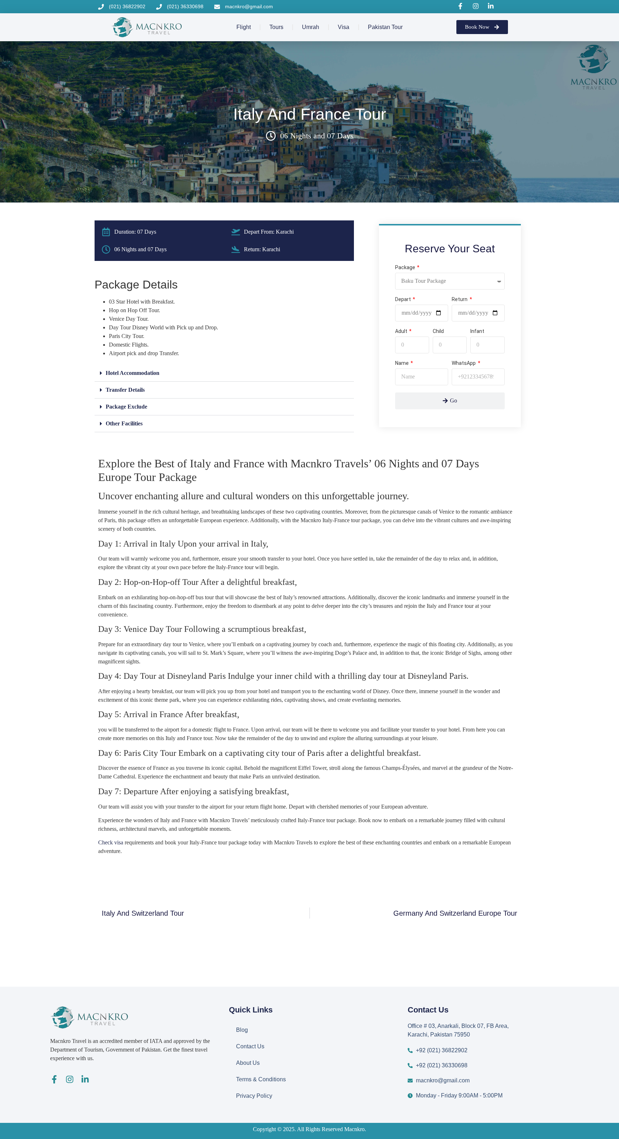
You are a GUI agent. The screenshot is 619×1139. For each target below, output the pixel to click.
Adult (401, 331)
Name (402, 363)
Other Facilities (124, 423)
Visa (343, 27)
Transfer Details (125, 390)
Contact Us (250, 1046)
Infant (477, 331)
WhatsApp (464, 363)
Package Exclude (126, 407)
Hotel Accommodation (132, 373)
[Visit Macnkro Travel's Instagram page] (477, 6)
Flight (243, 27)
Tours (276, 27)
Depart (403, 299)
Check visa (110, 842)
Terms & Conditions (261, 1079)
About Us (248, 1063)
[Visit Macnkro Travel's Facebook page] (461, 6)
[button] (224, 373)
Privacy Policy (254, 1096)
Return (460, 299)
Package (405, 267)
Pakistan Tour (385, 27)
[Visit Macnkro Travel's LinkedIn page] (492, 6)
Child (438, 331)
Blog (242, 1030)
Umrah (310, 27)
